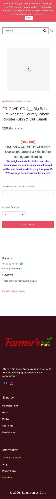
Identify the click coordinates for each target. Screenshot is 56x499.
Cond (13, 457)
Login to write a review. (13, 291)
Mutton (5, 412)
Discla (5, 477)
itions (18, 457)
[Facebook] (5, 383)
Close (28, 18)
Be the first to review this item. (17, 101)
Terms (5, 457)
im (9, 477)
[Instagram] (11, 383)
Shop (4, 464)
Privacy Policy (9, 471)
